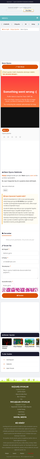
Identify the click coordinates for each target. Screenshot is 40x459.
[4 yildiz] (16, 137)
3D (26, 24)
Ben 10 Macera (21, 397)
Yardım (14, 453)
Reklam (22, 453)
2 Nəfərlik (6, 24)
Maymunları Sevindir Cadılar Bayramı (21, 407)
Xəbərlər (9, 364)
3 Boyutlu (17, 24)
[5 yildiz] (20, 137)
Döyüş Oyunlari (14, 29)
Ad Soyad (5, 249)
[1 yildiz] (4, 137)
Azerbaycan (10, 360)
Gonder (20, 295)
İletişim (7, 453)
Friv (21, 399)
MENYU (5, 18)
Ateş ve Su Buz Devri (21, 394)
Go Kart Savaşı (21, 409)
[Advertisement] (20, 46)
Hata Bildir (30, 453)
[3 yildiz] (12, 137)
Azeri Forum (10, 368)
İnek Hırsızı (21, 412)
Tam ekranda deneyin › (10, 74)
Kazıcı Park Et (21, 414)
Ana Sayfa (6, 29)
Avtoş (33, 24)
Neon (5, 190)
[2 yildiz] (8, 137)
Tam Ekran (20, 67)
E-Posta (5, 258)
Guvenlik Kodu (7, 281)
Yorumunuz (6, 266)
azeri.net (33, 175)
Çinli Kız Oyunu (21, 391)
